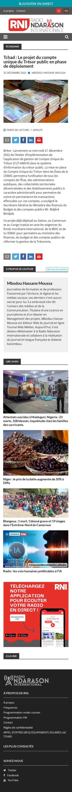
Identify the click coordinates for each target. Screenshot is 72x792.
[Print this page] (38, 140)
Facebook (13, 775)
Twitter (12, 770)
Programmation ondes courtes (21, 712)
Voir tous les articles (57, 269)
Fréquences (10, 707)
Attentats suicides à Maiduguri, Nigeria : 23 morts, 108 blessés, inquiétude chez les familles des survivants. (35, 420)
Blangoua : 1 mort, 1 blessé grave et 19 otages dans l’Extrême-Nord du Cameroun (34, 523)
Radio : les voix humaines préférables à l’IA (32, 571)
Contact (20, 10)
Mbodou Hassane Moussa (49, 72)
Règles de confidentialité (18, 727)
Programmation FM (15, 717)
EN (66, 10)
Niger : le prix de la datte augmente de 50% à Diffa (33, 481)
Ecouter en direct (37, 4)
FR (58, 10)
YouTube (13, 780)
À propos (8, 702)
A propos (8, 10)
